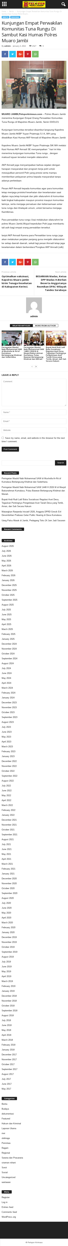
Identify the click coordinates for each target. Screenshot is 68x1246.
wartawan (6, 1182)
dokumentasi (8, 1114)
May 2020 (6, 913)
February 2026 (8, 575)
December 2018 (9, 996)
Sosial (5, 1172)
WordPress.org (9, 1217)
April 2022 (6, 800)
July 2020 (6, 903)
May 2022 (6, 795)
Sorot (4, 1167)
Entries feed (7, 1207)
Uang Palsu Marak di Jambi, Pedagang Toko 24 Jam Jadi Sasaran (33, 520)
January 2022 (8, 815)
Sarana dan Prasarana (12, 1158)
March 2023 (7, 746)
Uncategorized (8, 1177)
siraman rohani (9, 1162)
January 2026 (8, 580)
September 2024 (9, 658)
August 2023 (8, 722)
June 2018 (7, 1025)
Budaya (5, 1109)
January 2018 (8, 1049)
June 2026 (7, 556)
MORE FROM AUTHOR (45, 325)
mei (3, 1133)
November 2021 (9, 825)
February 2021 (8, 869)
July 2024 (6, 668)
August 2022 (8, 781)
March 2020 (7, 922)
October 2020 (8, 888)
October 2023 (8, 712)
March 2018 (7, 1040)
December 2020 (9, 878)
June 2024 (7, 673)
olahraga (6, 1138)
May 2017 (6, 1089)
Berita (11, 11)
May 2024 (6, 678)
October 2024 (8, 653)
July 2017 (6, 1079)
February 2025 (8, 634)
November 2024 (9, 649)
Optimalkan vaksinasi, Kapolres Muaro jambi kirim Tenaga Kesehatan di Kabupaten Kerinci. (17, 281)
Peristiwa (6, 1143)
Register (6, 1197)
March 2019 (7, 981)
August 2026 (8, 546)
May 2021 (6, 854)
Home (4, 11)
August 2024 (8, 663)
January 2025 (8, 639)
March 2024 (7, 688)
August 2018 (8, 1015)
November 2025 (9, 590)
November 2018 (9, 1001)
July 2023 (6, 727)
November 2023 (9, 707)
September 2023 (9, 717)
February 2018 (8, 1045)
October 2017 (8, 1064)
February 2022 (8, 810)
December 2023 (9, 702)
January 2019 (8, 991)
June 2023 (7, 732)
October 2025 (8, 595)
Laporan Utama (9, 1128)
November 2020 (9, 883)
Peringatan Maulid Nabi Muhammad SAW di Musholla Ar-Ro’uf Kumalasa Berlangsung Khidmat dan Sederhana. (12, 352)
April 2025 (6, 624)
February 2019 (8, 986)
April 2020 (6, 917)
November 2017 (9, 1059)
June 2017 (7, 1084)
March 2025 (7, 629)
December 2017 (9, 1054)
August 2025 (8, 605)
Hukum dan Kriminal (11, 1123)
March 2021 (7, 864)
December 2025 (9, 585)
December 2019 (9, 937)
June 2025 (7, 614)
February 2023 (8, 751)
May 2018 (6, 1030)
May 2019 (6, 971)
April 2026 (6, 565)
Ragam (5, 1148)
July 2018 (6, 1020)
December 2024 (9, 644)
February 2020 (8, 927)
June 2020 (7, 908)
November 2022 (9, 766)
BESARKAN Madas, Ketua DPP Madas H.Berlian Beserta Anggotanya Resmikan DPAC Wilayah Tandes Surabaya (51, 283)
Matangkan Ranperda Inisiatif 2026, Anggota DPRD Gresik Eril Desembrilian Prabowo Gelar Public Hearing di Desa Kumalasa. (32, 513)
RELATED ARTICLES (21, 325)
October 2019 (8, 947)
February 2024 (8, 693)
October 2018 (8, 1005)
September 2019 (9, 952)
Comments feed (9, 1212)
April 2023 (6, 741)
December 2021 (9, 820)
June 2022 (7, 790)
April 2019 (6, 976)
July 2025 (6, 609)
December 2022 (9, 761)
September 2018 (9, 1010)
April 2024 (6, 683)
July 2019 (6, 961)
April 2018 (6, 1035)
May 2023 (6, 737)
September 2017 (9, 1069)
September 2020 (9, 893)
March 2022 (7, 805)
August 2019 (8, 957)
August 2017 (8, 1074)
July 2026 (6, 551)
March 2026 (7, 570)
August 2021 (8, 839)
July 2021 (6, 844)
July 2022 (6, 785)
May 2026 (6, 561)
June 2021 (7, 849)
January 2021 (8, 873)
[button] (63, 4)
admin (7, 46)
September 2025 (9, 600)
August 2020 (8, 898)
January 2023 (8, 756)
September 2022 (9, 776)
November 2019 (9, 942)
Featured (6, 1118)
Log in (4, 1202)
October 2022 (8, 771)
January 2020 (8, 932)
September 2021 (9, 834)
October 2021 (8, 829)
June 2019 (7, 966)
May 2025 (6, 619)
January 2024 (8, 697)
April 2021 (6, 859)
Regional (15, 17)
